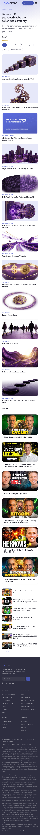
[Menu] (36, 3)
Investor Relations (27, 724)
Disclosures (5, 744)
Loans (4, 706)
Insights (4, 724)
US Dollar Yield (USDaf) (9, 694)
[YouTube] (13, 684)
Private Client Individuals (28, 709)
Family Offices (25, 697)
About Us (24, 721)
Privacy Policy (15, 744)
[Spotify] (10, 684)
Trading (4, 709)
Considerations (16, 49)
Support (23, 730)
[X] (6, 684)
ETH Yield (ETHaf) (7, 703)
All (4, 45)
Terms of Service (26, 744)
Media (4, 727)
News (5, 49)
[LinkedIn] (3, 684)
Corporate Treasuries (28, 700)
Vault (3, 712)
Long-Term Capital (27, 703)
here (10, 828)
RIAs (22, 694)
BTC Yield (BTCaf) (7, 697)
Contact (24, 727)
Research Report (26, 45)
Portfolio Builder (7, 721)
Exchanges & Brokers (27, 706)
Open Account (27, 3)
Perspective (13, 45)
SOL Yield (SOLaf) (7, 700)
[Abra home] (10, 3)
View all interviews (8, 652)
